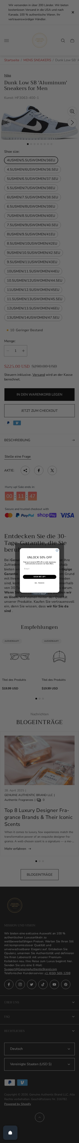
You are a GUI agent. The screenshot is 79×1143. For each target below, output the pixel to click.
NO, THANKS (39, 583)
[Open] (10, 1133)
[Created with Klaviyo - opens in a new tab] (39, 594)
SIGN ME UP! (39, 576)
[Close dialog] (57, 550)
